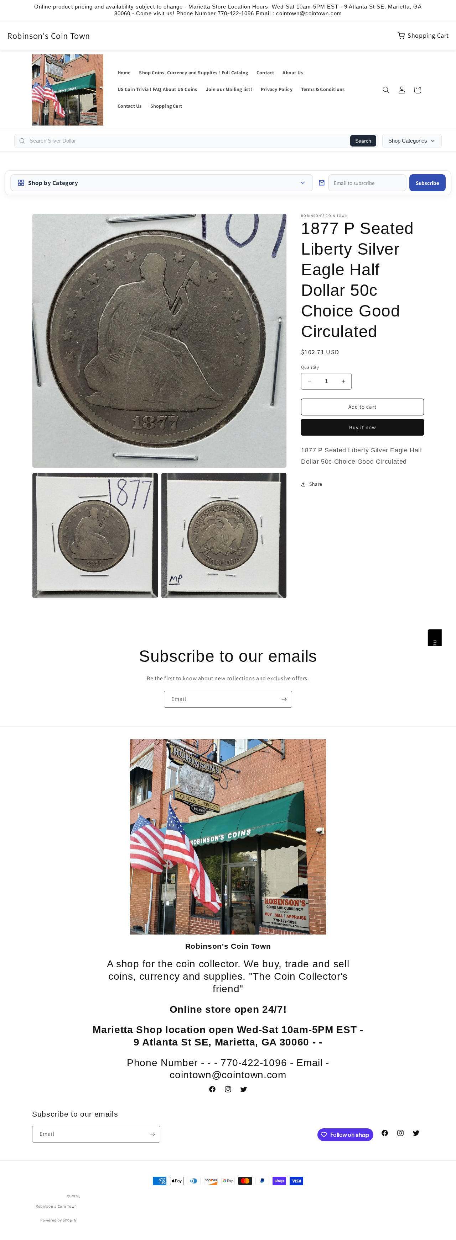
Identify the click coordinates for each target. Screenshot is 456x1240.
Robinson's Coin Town (48, 35)
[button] (386, 90)
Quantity (310, 367)
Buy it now (362, 427)
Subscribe (427, 183)
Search (363, 141)
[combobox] (187, 141)
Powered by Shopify (58, 1220)
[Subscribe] (284, 699)
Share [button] (315, 484)
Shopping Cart (428, 35)
